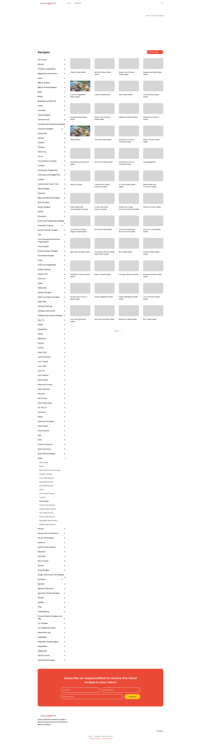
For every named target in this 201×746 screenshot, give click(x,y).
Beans (41, 466)
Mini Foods (42, 398)
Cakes (40, 106)
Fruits (40, 260)
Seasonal (41, 552)
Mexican (41, 394)
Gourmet (41, 279)
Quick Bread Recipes (46, 454)
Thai (39, 607)
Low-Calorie (43, 362)
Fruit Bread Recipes (46, 256)
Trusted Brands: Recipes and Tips (50, 617)
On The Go (42, 408)
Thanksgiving (43, 612)
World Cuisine (43, 656)
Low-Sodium (43, 375)
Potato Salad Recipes (47, 505)
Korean (41, 343)
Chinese (41, 147)
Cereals (41, 138)
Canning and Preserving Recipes (51, 124)
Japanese (42, 339)
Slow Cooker (43, 561)
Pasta (40, 417)
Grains (41, 490)
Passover (42, 412)
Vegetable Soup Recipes (48, 642)
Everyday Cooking (45, 225)
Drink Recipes (43, 202)
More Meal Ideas (45, 403)
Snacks (41, 566)
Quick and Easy (44, 449)
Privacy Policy (94, 739)
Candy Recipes (44, 115)
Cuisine (41, 179)
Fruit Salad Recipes (46, 486)
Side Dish (42, 556)
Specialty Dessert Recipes (49, 593)
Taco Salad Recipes (46, 513)
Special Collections (46, 589)
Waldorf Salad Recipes (47, 524)
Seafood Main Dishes (47, 547)
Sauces (41, 529)
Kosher (41, 348)
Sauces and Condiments (48, 533)
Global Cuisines (44, 269)
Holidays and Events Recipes (50, 315)
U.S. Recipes (43, 623)
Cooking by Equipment (47, 170)
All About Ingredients (47, 69)
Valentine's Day (44, 632)
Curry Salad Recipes (46, 478)
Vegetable (42, 637)
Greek (40, 283)
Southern (41, 579)
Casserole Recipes (45, 129)
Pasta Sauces (43, 431)
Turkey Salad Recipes (47, 517)
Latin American (44, 357)
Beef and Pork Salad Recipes (49, 470)
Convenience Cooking (47, 161)
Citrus (40, 156)
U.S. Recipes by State (46, 628)
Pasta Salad (159, 15)
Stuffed (41, 602)
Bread (40, 97)
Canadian (42, 110)
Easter (40, 212)
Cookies (41, 166)
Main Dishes (43, 380)
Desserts (41, 193)
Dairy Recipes (43, 189)
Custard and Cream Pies (48, 184)
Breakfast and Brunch (47, 101)
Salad (153, 15)
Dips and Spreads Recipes (49, 198)
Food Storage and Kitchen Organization (49, 240)
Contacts (160, 731)
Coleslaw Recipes (45, 474)
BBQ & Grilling (44, 83)
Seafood (41, 542)
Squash (41, 598)
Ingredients (42, 329)
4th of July (42, 60)
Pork (40, 440)
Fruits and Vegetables (47, 265)
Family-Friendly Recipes (48, 230)
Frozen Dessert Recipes (48, 251)
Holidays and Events (46, 311)
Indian (40, 325)
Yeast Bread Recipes (46, 660)
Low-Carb (42, 366)
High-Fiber (42, 302)
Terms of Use (107, 739)
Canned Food (43, 120)
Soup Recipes (43, 570)
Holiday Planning (45, 306)
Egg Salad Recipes (46, 482)
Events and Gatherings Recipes (51, 221)
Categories (77, 3)
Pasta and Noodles (46, 421)
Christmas (42, 152)
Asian (40, 78)
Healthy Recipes (45, 292)
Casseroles (42, 133)
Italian (40, 334)
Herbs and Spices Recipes (49, 297)
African (41, 64)
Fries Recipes (43, 246)
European (42, 216)
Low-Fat (41, 371)
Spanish (41, 584)
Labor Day (42, 352)
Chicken (41, 143)
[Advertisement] (100, 34)
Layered (42, 497)
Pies (39, 435)
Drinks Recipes (44, 207)
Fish (39, 235)
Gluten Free (42, 274)
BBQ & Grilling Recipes (47, 87)
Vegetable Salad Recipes (48, 521)
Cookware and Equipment (49, 175)
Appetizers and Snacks (47, 74)
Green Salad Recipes (46, 493)
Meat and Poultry (45, 385)
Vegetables (42, 646)
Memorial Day (44, 389)
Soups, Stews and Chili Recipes (51, 575)
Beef (40, 92)
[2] (120, 331)
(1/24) (116, 331)
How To (41, 320)
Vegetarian (42, 651)
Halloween (42, 288)
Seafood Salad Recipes (47, 509)
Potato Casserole (45, 444)
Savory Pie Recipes (46, 538)
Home (69, 3)
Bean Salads (43, 462)
